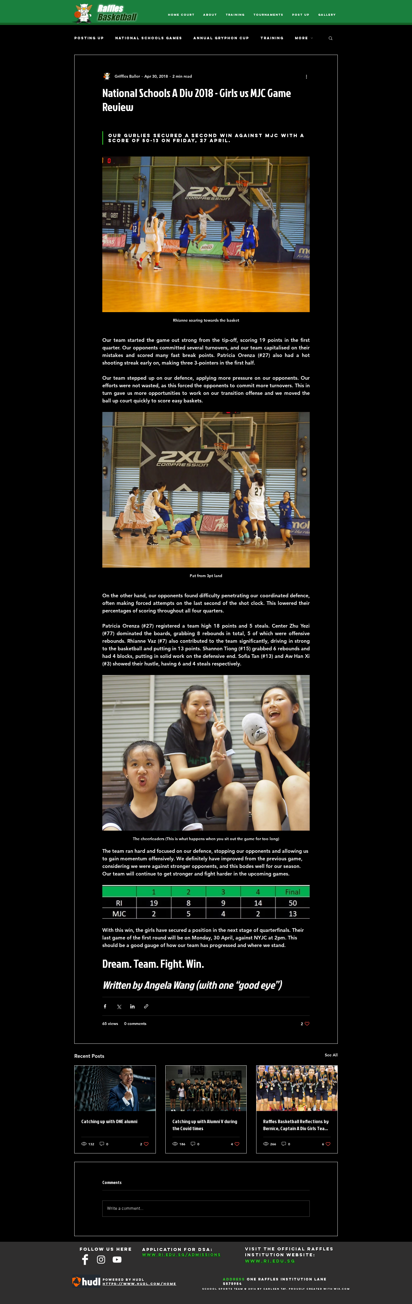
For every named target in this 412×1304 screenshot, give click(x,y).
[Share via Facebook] (105, 1006)
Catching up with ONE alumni (109, 1121)
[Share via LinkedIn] (132, 1006)
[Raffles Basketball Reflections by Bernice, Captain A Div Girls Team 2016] (296, 1088)
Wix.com (342, 1288)
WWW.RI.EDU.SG (270, 1261)
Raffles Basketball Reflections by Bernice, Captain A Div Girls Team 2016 (296, 1125)
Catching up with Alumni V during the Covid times (204, 1125)
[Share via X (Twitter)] (118, 1006)
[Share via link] (146, 1006)
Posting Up (89, 38)
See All (331, 1055)
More (301, 38)
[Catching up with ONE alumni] (115, 1088)
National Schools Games (148, 38)
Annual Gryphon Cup (221, 38)
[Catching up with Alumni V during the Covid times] (206, 1088)
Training (272, 38)
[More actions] (306, 76)
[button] (330, 38)
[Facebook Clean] (85, 1259)
